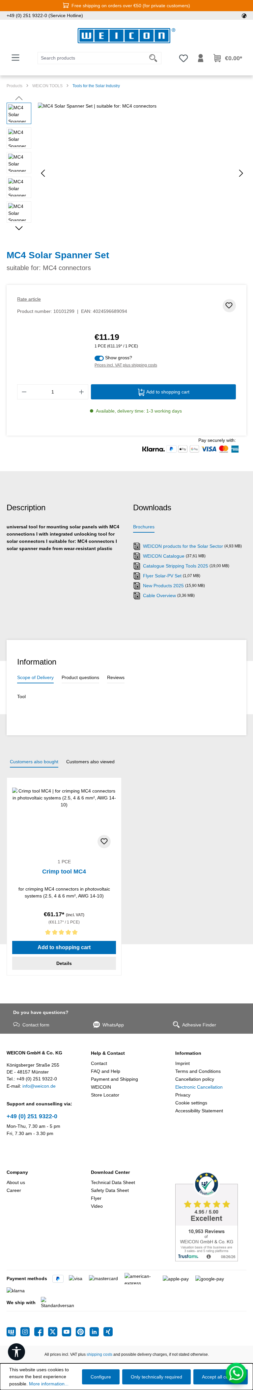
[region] (126, 173)
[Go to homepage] (126, 36)
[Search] (153, 58)
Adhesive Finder (199, 1024)
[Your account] (200, 58)
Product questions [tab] (80, 677)
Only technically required (156, 1376)
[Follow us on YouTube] (69, 1331)
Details (64, 963)
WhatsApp (113, 1024)
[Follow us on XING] (108, 1331)
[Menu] (15, 57)
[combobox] (92, 58)
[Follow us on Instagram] (27, 1331)
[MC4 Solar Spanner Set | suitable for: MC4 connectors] (142, 173)
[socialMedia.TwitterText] (55, 1331)
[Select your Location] (244, 15)
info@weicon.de (39, 1086)
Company (17, 1172)
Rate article (29, 299)
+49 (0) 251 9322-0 (32, 1116)
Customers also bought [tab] (34, 761)
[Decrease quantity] (24, 391)
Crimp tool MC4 (64, 871)
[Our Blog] (13, 1331)
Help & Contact (108, 1053)
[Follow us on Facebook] (41, 1331)
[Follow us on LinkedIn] (96, 1331)
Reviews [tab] (116, 677)
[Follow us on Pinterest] (83, 1331)
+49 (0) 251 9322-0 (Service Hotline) (45, 15)
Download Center (110, 1172)
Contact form (35, 1024)
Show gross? (118, 357)
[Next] (241, 173)
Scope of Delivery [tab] (35, 677)
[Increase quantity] (82, 391)
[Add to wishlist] (229, 305)
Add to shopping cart (167, 391)
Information (188, 1053)
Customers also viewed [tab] (90, 761)
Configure (101, 1376)
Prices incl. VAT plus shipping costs (126, 365)
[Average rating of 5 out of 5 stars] (64, 933)
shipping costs (99, 1354)
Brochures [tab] (144, 526)
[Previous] (43, 173)
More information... (49, 1383)
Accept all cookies (220, 1376)
